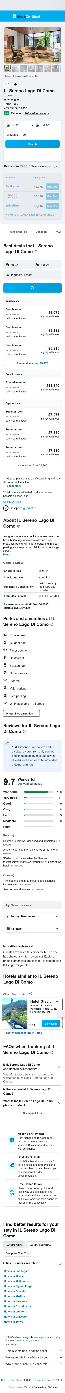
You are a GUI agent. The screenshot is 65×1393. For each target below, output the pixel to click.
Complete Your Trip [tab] (17, 1253)
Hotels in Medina (14, 1296)
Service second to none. (23, 889)
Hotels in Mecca (14, 1276)
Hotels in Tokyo (13, 1321)
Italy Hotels (17, 1379)
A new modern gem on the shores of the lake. (31, 851)
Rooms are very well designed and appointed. (31, 842)
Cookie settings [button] (12, 501)
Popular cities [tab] (14, 1245)
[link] (24, 1032)
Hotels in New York (15, 1301)
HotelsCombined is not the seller (26, 1351)
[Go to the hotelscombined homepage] (26, 16)
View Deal (51, 1023)
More (6, 554)
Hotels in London (14, 1311)
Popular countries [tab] (40, 1245)
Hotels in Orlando (15, 1291)
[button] (6, 16)
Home (4, 1379)
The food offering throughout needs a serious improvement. (29, 882)
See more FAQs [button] (32, 1113)
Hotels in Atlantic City (17, 1306)
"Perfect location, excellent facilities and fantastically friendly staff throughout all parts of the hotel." (32, 861)
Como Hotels (14, 1387)
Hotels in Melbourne (16, 1281)
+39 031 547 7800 (15, 108)
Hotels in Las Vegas (16, 1271)
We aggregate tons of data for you (26, 1357)
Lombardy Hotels (43, 1379)
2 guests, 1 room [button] (17, 134)
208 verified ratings (37, 113)
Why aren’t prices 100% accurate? (27, 1364)
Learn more (14, 485)
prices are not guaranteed (27, 1340)
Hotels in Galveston (16, 1316)
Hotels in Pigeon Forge (18, 1286)
